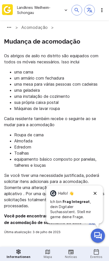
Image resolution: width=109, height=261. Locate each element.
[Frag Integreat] (98, 236)
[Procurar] (76, 10)
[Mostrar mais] (9, 27)
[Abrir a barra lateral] (102, 10)
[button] (89, 10)
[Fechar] (95, 193)
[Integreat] (7, 10)
